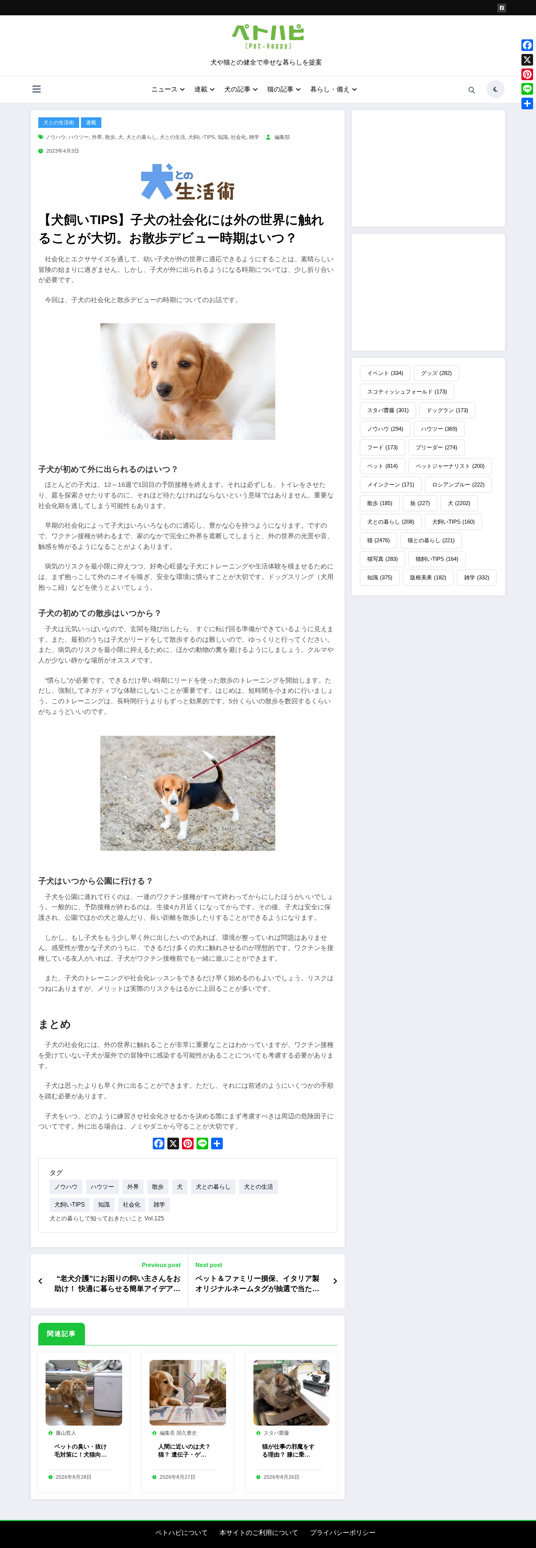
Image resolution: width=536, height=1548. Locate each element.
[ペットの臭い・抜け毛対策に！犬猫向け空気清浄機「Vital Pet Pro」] (84, 1392)
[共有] (527, 103)
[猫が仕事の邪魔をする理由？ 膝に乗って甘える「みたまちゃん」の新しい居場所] (291, 1392)
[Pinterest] (527, 74)
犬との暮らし (141, 137)
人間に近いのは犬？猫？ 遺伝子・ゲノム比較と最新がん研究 (184, 1451)
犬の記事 (237, 89)
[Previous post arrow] (40, 1281)
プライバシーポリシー (343, 1532)
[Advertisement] (428, 168)
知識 (223, 137)
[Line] (527, 89)
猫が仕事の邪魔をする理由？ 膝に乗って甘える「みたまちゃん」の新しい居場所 (288, 1451)
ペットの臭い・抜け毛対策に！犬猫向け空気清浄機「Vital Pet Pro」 (80, 1451)
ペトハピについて (181, 1532)
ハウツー (79, 137)
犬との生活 (172, 137)
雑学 (254, 137)
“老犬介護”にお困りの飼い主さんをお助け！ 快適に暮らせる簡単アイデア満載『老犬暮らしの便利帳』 (117, 1284)
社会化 (238, 137)
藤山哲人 (66, 1433)
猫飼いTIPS (437, 559)
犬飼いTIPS (201, 137)
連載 (200, 89)
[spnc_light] (495, 89)
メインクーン (390, 484)
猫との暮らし (431, 540)
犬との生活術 (58, 122)
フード (382, 447)
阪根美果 (428, 577)
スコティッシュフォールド (407, 391)
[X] (173, 1144)
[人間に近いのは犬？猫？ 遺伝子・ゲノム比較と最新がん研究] (187, 1392)
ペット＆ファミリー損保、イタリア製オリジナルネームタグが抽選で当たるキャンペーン (257, 1284)
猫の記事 (280, 89)
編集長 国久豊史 (178, 1433)
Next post (208, 1265)
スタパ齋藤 (276, 1433)
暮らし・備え (330, 89)
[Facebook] (527, 45)
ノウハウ (55, 137)
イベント (385, 373)
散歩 (110, 137)
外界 (97, 137)
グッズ (436, 373)
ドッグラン (447, 410)
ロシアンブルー (458, 484)
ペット (382, 466)
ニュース (164, 89)
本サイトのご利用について (259, 1532)
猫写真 (382, 559)
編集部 (282, 137)
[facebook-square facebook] (501, 8)
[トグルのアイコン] (36, 90)
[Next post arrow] (335, 1281)
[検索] (472, 90)
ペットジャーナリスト (450, 466)
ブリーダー (436, 447)
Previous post (161, 1265)
